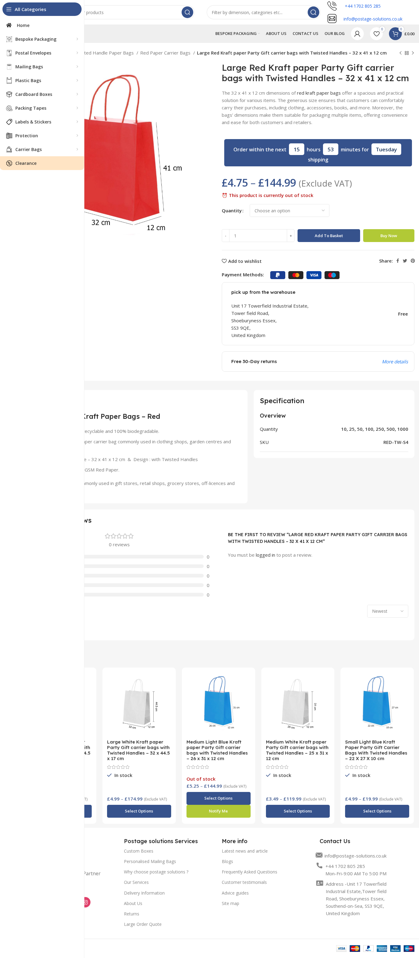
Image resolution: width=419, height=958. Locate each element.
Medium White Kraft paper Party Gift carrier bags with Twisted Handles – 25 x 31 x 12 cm (297, 750)
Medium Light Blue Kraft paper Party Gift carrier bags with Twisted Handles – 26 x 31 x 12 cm (217, 750)
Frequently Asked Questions (249, 872)
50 (360, 429)
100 (369, 429)
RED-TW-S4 (395, 442)
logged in (265, 555)
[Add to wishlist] (87, 696)
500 (390, 429)
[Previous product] (401, 53)
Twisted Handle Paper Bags (104, 53)
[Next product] (413, 53)
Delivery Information (144, 893)
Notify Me (218, 811)
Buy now (388, 235)
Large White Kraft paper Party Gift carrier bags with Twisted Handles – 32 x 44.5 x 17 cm (138, 750)
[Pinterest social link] (413, 261)
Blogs (227, 861)
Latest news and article (245, 851)
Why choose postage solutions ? (156, 872)
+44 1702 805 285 (362, 6)
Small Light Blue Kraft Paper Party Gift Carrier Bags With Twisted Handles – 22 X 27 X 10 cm (376, 750)
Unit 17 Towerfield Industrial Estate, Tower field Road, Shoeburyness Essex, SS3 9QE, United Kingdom (270, 320)
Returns (131, 914)
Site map (230, 903)
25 (352, 429)
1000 (402, 429)
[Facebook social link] (397, 261)
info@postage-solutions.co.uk (355, 856)
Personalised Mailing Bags (150, 861)
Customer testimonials (244, 882)
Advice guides (235, 893)
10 (344, 429)
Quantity (232, 210)
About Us (133, 903)
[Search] (187, 12)
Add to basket (329, 235)
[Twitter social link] (405, 261)
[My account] (357, 34)
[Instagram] (85, 902)
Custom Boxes (138, 851)
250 (380, 429)
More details (395, 361)
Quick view (87, 682)
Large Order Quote (143, 924)
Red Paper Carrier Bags (166, 53)
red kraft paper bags (319, 93)
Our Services (136, 882)
